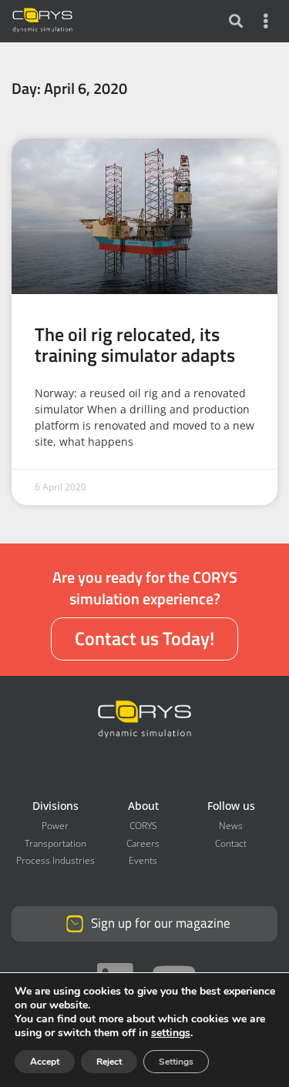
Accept (44, 1061)
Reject (109, 1061)
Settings (176, 1061)
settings (170, 1033)
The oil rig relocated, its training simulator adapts (135, 343)
